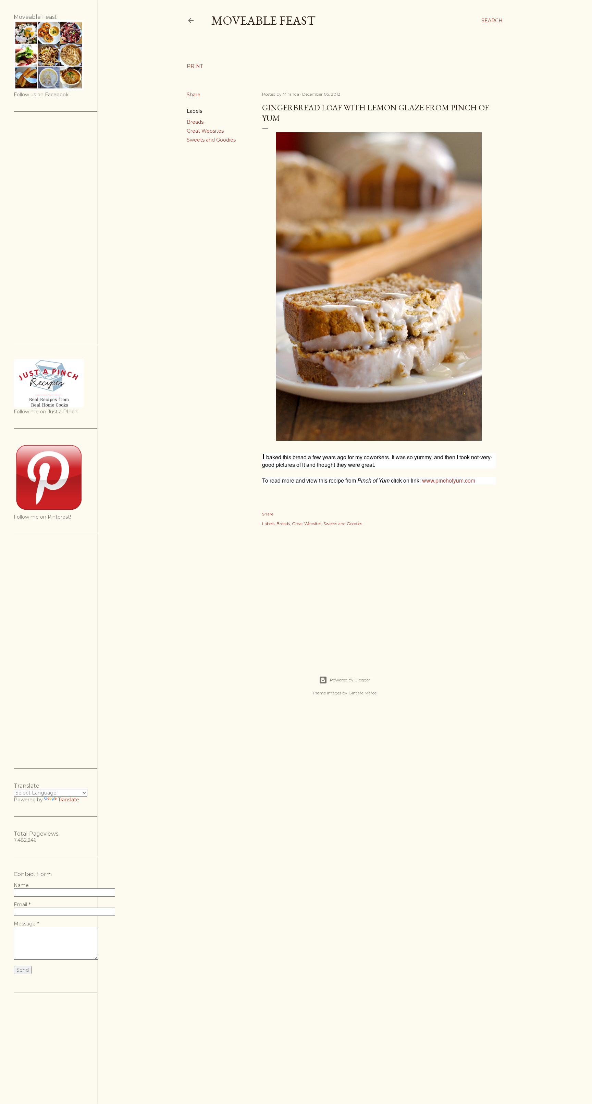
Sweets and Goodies (211, 140)
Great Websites (205, 131)
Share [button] (193, 95)
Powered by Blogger (350, 679)
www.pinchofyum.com (448, 480)
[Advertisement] (379, 594)
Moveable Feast (263, 20)
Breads (195, 122)
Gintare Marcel (363, 692)
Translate (68, 800)
